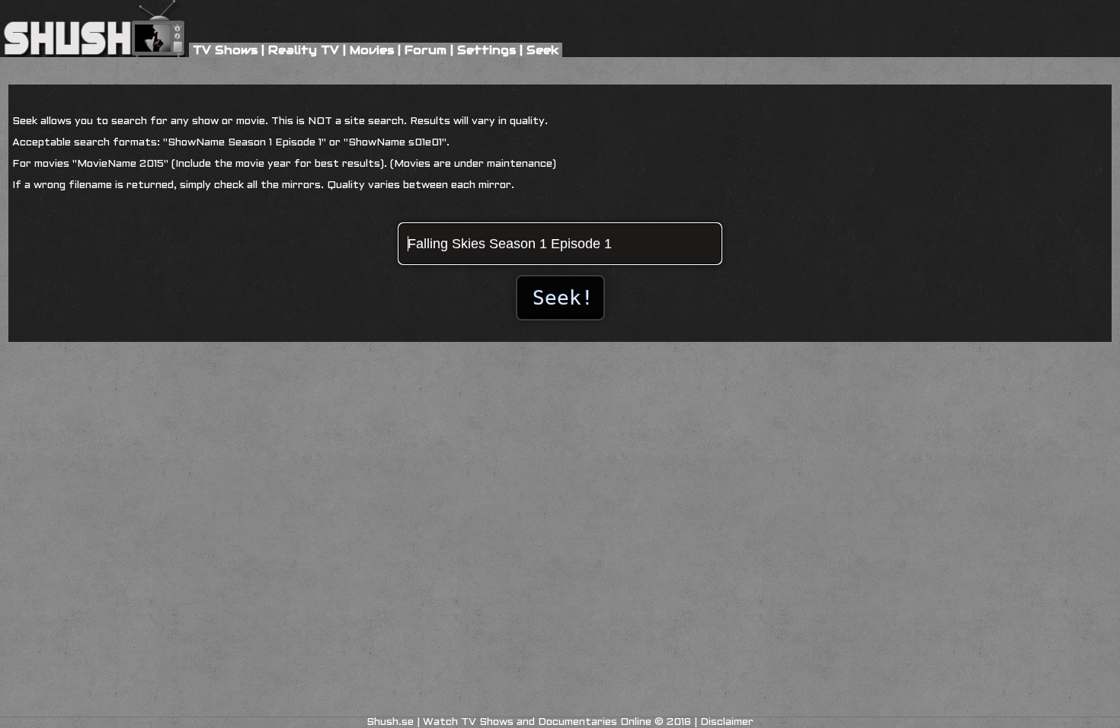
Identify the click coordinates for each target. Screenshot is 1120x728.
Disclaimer (727, 722)
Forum (425, 50)
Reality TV (303, 50)
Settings (486, 50)
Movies (372, 50)
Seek (542, 50)
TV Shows (225, 50)
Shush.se (390, 722)
